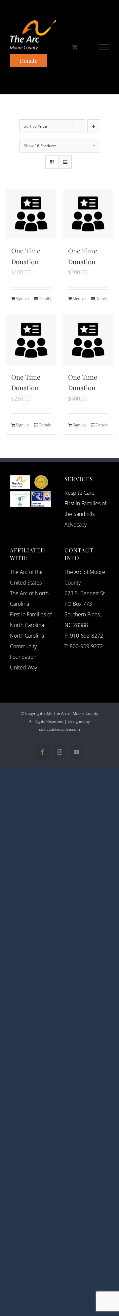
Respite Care (79, 492)
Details (45, 298)
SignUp (22, 298)
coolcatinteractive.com (59, 729)
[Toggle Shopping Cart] (74, 46)
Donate (28, 60)
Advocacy (75, 524)
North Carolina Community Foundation (27, 646)
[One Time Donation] (31, 214)
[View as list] (65, 162)
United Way (23, 667)
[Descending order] (93, 126)
